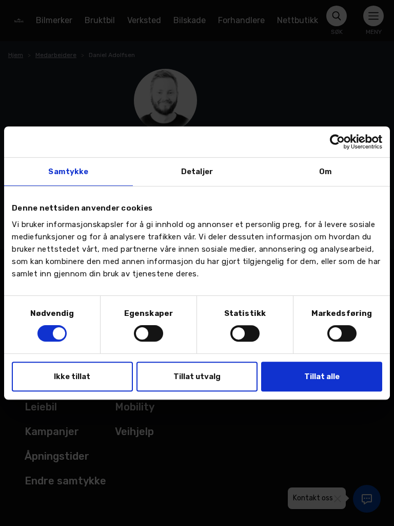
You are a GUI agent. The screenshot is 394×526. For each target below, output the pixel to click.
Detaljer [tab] (197, 171)
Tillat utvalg (197, 376)
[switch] (148, 333)
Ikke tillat (72, 376)
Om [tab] (325, 171)
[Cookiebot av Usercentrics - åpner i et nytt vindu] (337, 141)
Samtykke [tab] (68, 171)
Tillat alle (322, 376)
